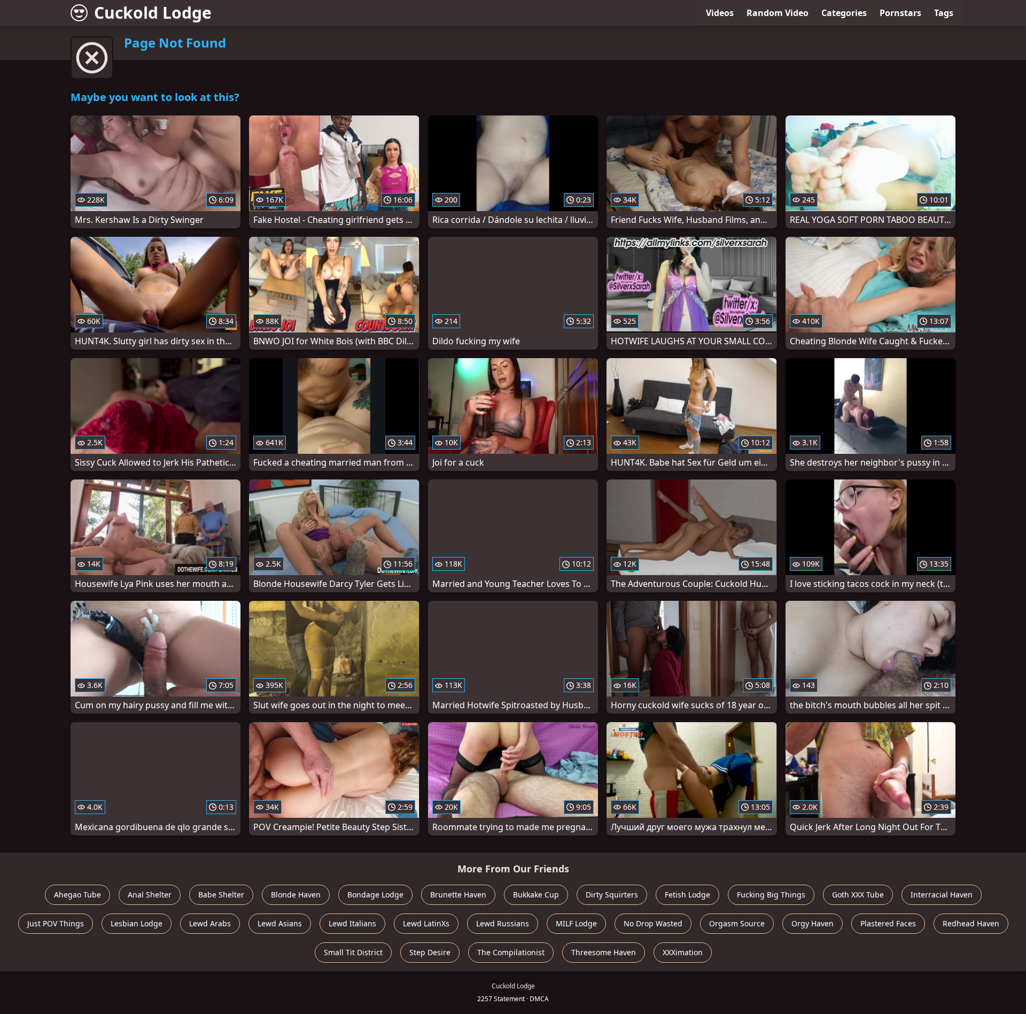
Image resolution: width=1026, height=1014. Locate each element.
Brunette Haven (458, 894)
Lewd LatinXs (426, 923)
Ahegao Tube (77, 894)
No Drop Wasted (653, 923)
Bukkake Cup (536, 894)
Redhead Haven (971, 923)
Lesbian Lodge (136, 923)
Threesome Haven (603, 952)
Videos (720, 13)
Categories (844, 13)
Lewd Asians (280, 923)
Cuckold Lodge (153, 13)
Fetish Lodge (687, 894)
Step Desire (429, 952)
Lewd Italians (352, 923)
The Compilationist (511, 952)
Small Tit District (353, 952)
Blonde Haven (296, 894)
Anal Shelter (150, 894)
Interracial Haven (942, 894)
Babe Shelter (221, 894)
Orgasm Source (737, 923)
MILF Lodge (576, 923)
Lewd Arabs (210, 923)
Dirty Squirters (612, 894)
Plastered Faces (888, 923)
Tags (943, 13)
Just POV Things (55, 923)
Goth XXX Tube (858, 894)
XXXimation (683, 952)
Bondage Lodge (375, 894)
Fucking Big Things (771, 894)
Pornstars (900, 13)
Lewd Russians (502, 923)
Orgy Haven (812, 923)
